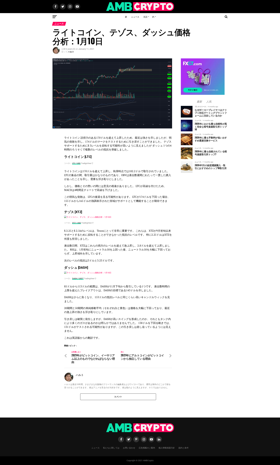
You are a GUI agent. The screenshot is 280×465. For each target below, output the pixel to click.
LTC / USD (76, 163)
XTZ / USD (76, 223)
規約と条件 (183, 447)
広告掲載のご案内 (147, 447)
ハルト (71, 52)
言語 (145, 16)
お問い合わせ (129, 447)
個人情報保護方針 (167, 447)
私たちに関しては (111, 447)
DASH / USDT (78, 278)
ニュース (135, 16)
